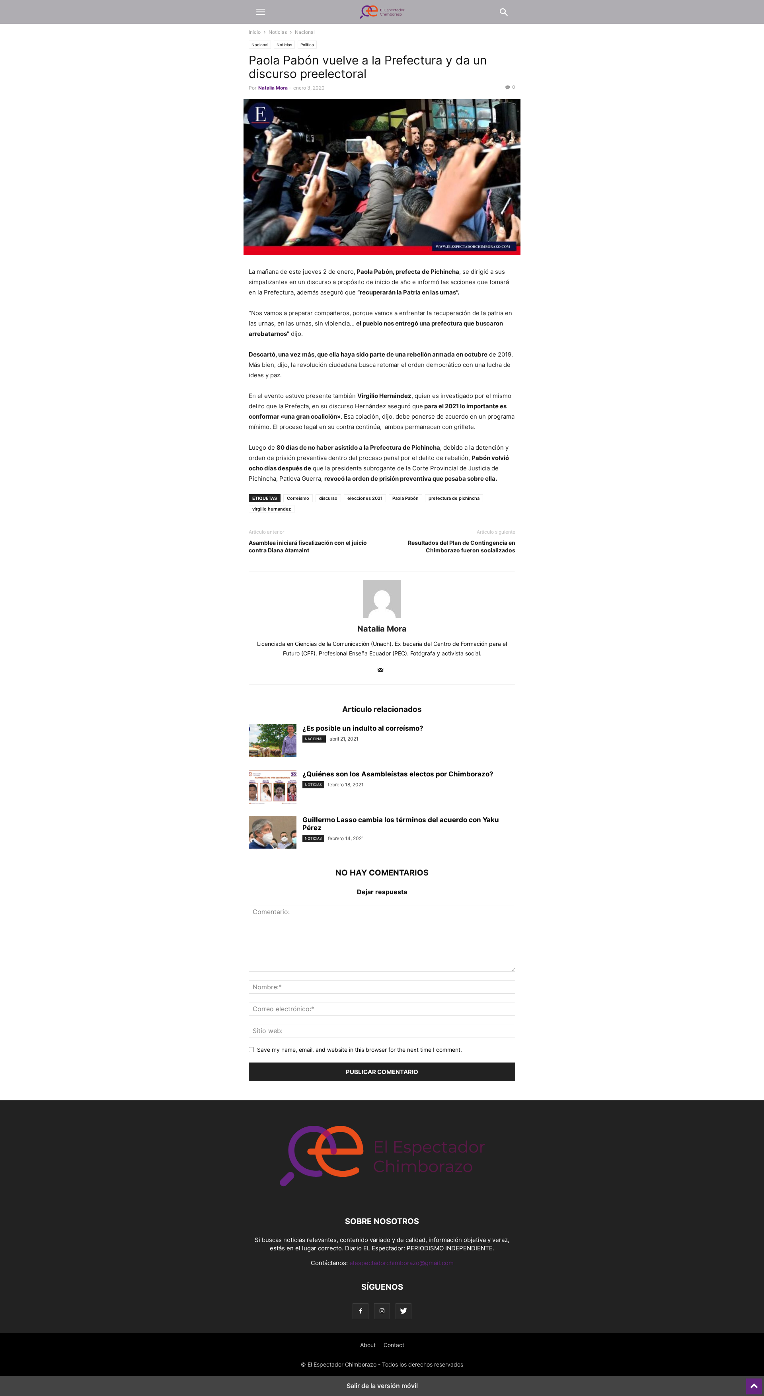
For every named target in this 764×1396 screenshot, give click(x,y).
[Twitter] (403, 1311)
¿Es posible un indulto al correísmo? (362, 728)
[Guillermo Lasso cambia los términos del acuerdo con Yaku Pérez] (272, 834)
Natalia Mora (273, 88)
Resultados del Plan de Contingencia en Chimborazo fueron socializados (461, 546)
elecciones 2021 (364, 498)
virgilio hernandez (271, 509)
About (368, 1344)
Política (307, 44)
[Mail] (380, 670)
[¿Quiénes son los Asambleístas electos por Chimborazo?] (272, 788)
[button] (261, 12)
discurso (328, 498)
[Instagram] (382, 1311)
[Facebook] (360, 1311)
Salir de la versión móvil (382, 1386)
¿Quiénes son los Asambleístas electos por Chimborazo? (397, 774)
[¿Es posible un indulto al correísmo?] (272, 742)
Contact (394, 1344)
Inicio (255, 32)
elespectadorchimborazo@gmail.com (401, 1263)
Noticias (278, 32)
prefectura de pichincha (454, 498)
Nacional (305, 32)
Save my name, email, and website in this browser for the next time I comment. (359, 1049)
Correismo (298, 498)
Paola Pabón (405, 498)
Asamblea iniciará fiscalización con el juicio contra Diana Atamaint (308, 546)
